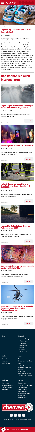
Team (20, 359)
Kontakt (20, 369)
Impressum (21, 371)
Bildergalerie (5, 389)
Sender (20, 356)
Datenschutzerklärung (24, 373)
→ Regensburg (22, 341)
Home (3, 336)
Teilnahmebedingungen (25, 375)
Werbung (21, 365)
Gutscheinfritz (22, 391)
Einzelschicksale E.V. (24, 367)
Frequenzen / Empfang (25, 361)
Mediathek (5, 380)
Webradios (5, 359)
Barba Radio (5, 383)
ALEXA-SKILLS (6, 363)
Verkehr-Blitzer (22, 387)
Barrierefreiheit (22, 397)
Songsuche (5, 361)
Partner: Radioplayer (24, 393)
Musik (3, 356)
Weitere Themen (23, 351)
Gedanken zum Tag (7, 385)
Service (20, 380)
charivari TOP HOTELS (25, 385)
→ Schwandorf (22, 345)
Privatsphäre (22, 395)
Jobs (19, 363)
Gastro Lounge (22, 389)
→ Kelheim (21, 349)
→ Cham (21, 347)
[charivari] (11, 2)
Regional (21, 336)
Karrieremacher (23, 383)
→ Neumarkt (22, 343)
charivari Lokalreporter (25, 339)
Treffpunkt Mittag (7, 387)
